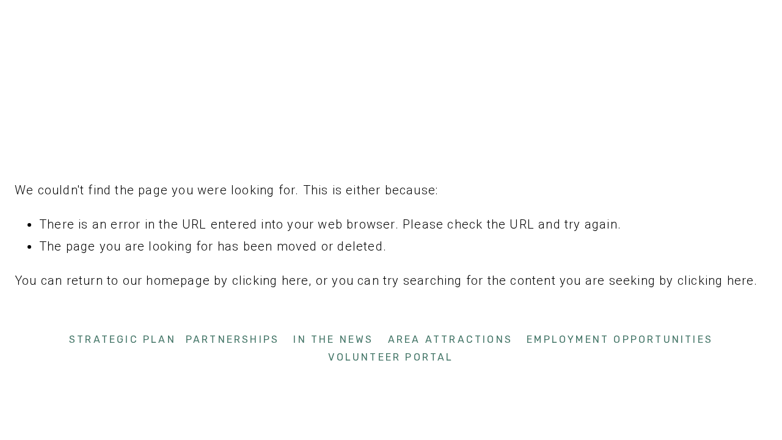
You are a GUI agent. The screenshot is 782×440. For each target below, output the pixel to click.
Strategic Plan (122, 339)
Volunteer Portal (390, 357)
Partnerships (232, 339)
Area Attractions (450, 339)
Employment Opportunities (620, 339)
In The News (333, 339)
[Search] (114, 15)
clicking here (270, 280)
